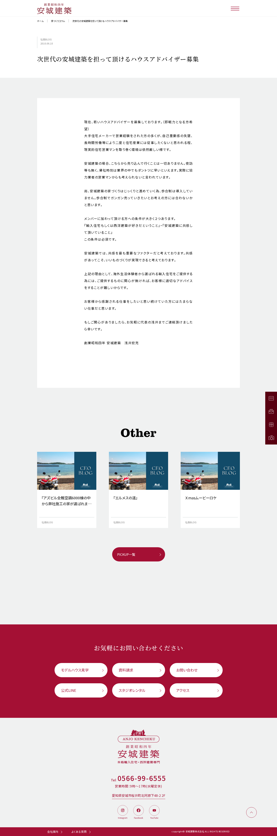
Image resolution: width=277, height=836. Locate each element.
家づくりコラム (58, 21)
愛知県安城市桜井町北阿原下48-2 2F (138, 795)
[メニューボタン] (235, 8)
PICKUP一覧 (126, 554)
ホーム (40, 21)
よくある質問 (79, 831)
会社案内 (52, 831)
